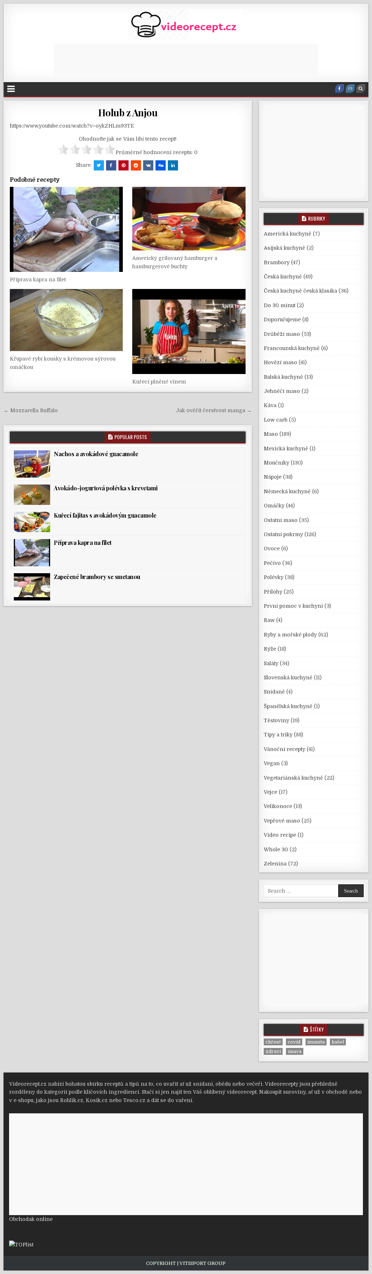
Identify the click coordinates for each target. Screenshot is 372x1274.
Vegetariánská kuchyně (293, 778)
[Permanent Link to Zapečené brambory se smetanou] (32, 586)
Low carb (275, 420)
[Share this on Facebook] (111, 165)
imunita (316, 1042)
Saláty (271, 663)
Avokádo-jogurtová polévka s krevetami (106, 488)
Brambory (277, 262)
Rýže (270, 649)
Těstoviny (276, 720)
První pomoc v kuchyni (293, 606)
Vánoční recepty (284, 749)
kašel (338, 1042)
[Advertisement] (186, 60)
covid (294, 1042)
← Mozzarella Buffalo (31, 410)
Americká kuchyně (287, 234)
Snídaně (274, 692)
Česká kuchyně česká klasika (300, 291)
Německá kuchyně (287, 491)
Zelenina (275, 864)
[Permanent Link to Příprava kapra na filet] (66, 229)
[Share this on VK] (148, 165)
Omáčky (274, 506)
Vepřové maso (282, 821)
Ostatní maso (281, 520)
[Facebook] (339, 88)
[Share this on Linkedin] (173, 165)
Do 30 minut (279, 305)
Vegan (272, 763)
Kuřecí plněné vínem (159, 382)
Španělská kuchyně (288, 706)
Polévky (273, 577)
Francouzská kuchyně (292, 348)
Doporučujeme (282, 319)
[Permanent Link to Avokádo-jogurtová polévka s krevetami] (32, 495)
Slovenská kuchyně (288, 677)
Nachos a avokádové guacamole (96, 454)
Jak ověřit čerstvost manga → (214, 410)
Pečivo (272, 563)
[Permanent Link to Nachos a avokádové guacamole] (32, 464)
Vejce (270, 792)
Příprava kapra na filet (38, 279)
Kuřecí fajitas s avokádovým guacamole (105, 515)
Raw (269, 620)
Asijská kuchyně (284, 248)
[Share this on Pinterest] (123, 165)
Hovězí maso (280, 362)
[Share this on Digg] (160, 165)
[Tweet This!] (99, 165)
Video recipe (280, 835)
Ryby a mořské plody (290, 635)
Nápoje (273, 477)
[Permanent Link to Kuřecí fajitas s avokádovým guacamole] (32, 522)
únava (295, 1051)
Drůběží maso (282, 334)
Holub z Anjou (128, 112)
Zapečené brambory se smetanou (97, 576)
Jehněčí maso (282, 391)
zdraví (273, 1051)
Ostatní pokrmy (283, 534)
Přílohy (273, 592)
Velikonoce (278, 806)
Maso (271, 434)
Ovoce (272, 548)
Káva (270, 405)
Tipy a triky (278, 735)
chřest (273, 1042)
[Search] (360, 88)
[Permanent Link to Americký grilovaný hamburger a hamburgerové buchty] (188, 218)
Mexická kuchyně (286, 448)
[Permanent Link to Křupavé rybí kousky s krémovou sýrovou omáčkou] (66, 320)
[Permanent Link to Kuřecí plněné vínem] (188, 331)
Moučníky (276, 463)
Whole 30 (276, 849)
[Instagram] (350, 88)
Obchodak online (31, 1219)
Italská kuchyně (283, 377)
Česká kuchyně (283, 277)
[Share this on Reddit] (136, 165)
